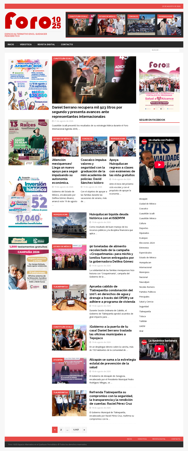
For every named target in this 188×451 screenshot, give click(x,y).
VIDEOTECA (26, 44)
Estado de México (147, 257)
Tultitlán (143, 321)
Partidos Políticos (147, 291)
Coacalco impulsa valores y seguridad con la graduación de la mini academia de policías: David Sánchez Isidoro (93, 171)
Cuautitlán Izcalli (147, 213)
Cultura (142, 223)
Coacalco (143, 208)
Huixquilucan (145, 262)
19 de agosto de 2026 (63, 187)
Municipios (144, 272)
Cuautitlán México (147, 218)
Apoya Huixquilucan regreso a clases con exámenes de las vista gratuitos (122, 167)
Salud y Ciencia (146, 301)
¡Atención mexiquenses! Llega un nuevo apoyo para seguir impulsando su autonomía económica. (65, 171)
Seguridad (144, 306)
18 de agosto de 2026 (101, 371)
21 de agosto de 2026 (63, 121)
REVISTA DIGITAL (46, 44)
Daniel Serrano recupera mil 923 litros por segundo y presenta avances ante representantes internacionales (87, 112)
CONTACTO (67, 44)
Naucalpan (144, 282)
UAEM (142, 326)
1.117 (76, 429)
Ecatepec (143, 238)
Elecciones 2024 (147, 242)
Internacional (145, 267)
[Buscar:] (165, 50)
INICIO (11, 44)
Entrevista (144, 247)
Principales (144, 296)
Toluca (142, 316)
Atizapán (143, 198)
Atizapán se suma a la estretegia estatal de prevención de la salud (112, 363)
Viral (141, 331)
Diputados (144, 233)
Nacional (143, 277)
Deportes (143, 228)
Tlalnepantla (145, 311)
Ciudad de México (147, 203)
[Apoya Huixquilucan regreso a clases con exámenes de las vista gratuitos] (171, 24)
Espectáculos (145, 252)
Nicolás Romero (147, 287)
